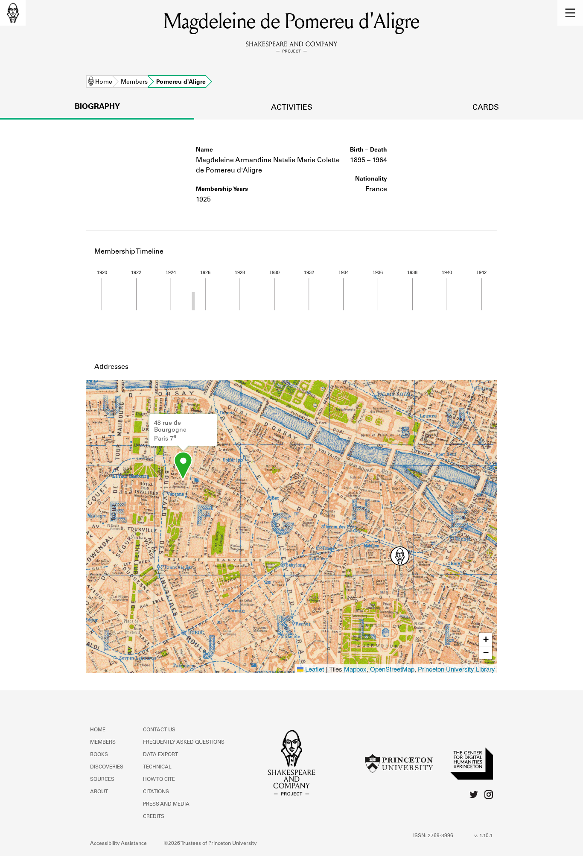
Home (103, 82)
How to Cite (159, 779)
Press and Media (166, 804)
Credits (153, 816)
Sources (102, 779)
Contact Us (159, 730)
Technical (157, 767)
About (99, 792)
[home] (13, 13)
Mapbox (355, 668)
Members (134, 82)
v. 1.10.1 (483, 835)
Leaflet (313, 668)
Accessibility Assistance (118, 843)
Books (99, 754)
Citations (156, 792)
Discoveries (106, 767)
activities (291, 108)
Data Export (160, 754)
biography (97, 107)
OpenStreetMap (392, 668)
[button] (570, 13)
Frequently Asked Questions (183, 742)
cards (485, 108)
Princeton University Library (456, 668)
